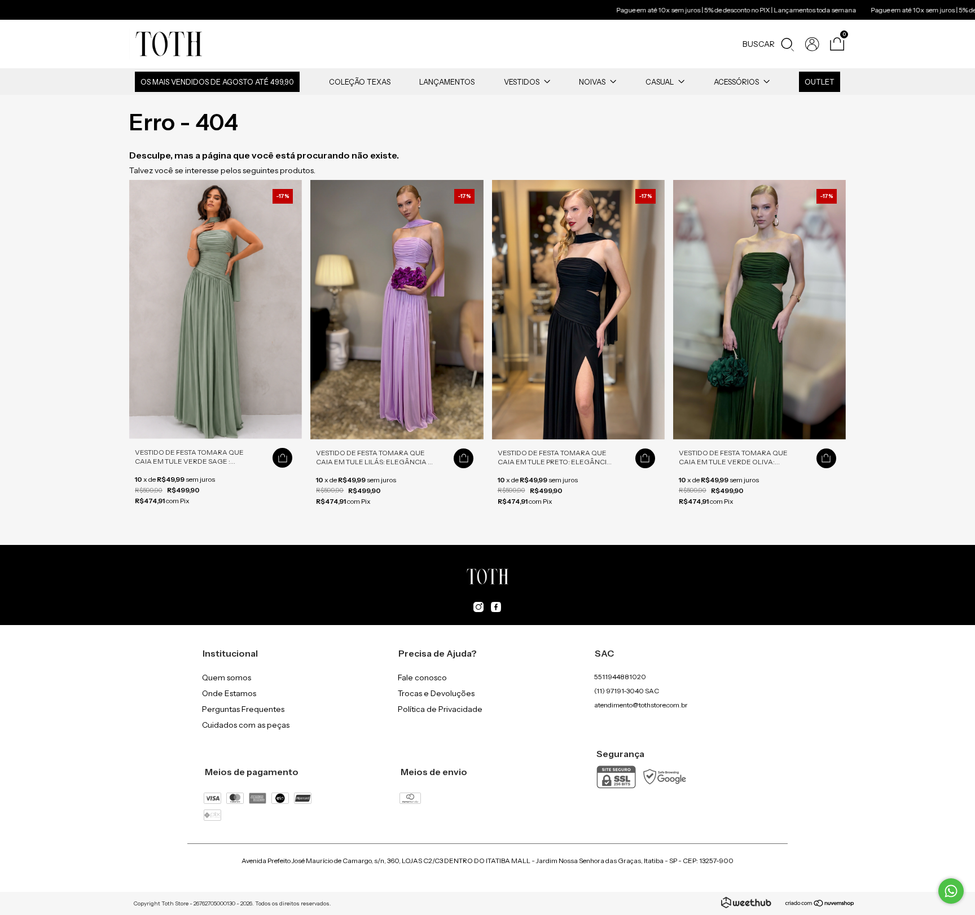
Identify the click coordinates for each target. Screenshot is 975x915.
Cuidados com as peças (245, 725)
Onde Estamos (229, 693)
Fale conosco (422, 677)
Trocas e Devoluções (436, 693)
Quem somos (226, 677)
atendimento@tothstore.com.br (641, 705)
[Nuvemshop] (820, 904)
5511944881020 (620, 676)
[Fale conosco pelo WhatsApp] (951, 891)
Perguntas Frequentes (243, 709)
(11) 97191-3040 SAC (626, 691)
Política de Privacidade (440, 709)
